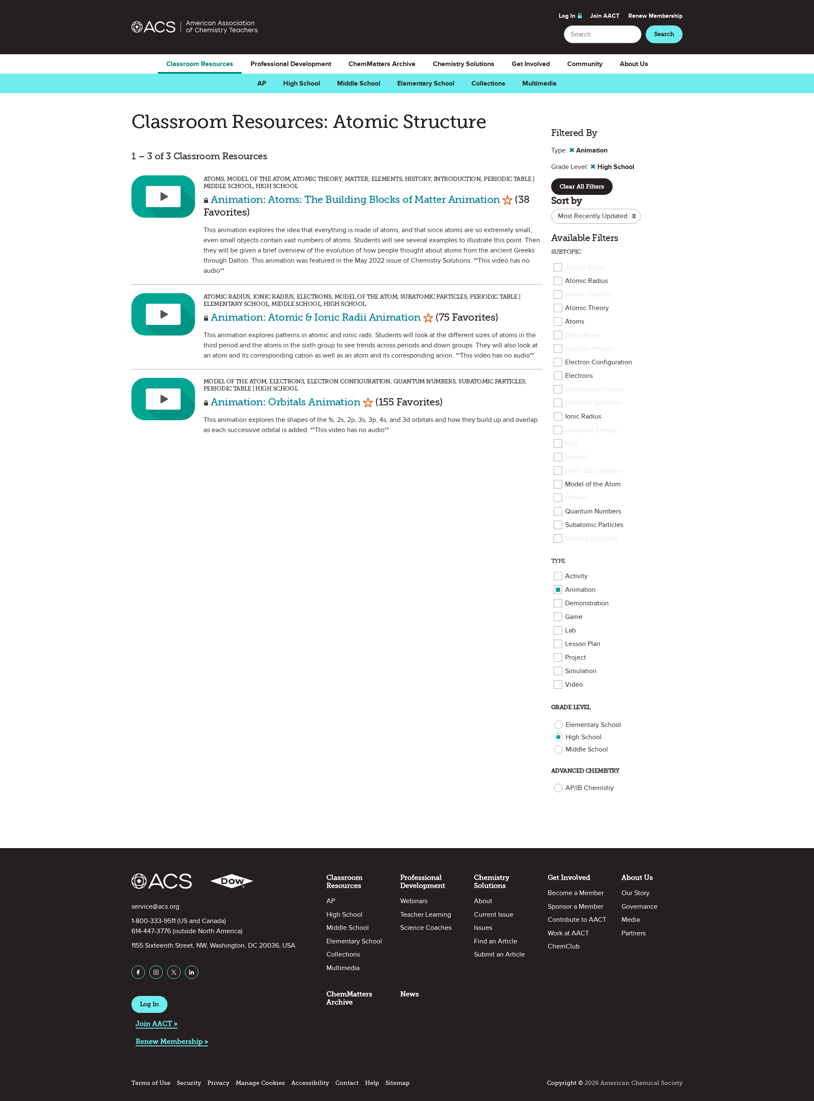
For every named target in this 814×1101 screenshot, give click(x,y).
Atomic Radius (586, 281)
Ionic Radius (583, 416)
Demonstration (587, 603)
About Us (634, 64)
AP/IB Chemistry (590, 788)
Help (372, 1083)
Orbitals (576, 498)
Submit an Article (499, 954)
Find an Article (495, 941)
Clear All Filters (582, 186)
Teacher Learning (425, 914)
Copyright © (565, 1083)
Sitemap (397, 1083)
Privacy (218, 1083)
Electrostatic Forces (594, 389)
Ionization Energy (591, 430)
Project (575, 657)
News (409, 994)
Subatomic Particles (594, 525)
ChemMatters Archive (381, 64)
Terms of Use (150, 1083)
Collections (488, 83)
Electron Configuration (598, 362)
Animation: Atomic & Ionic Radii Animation (316, 317)
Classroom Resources (199, 64)
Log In (567, 15)
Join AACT (604, 15)
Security (189, 1083)
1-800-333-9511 (153, 921)
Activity (576, 576)
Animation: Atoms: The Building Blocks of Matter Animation (355, 199)
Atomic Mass (584, 267)
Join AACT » (157, 1024)
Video (574, 684)
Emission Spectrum (593, 403)
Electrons (579, 376)
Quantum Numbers (593, 511)
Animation (580, 589)
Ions (571, 443)
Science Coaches (426, 928)
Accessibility (310, 1083)
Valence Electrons (592, 538)
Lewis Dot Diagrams (594, 470)
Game (574, 617)
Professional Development (291, 64)
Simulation (581, 671)
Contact (347, 1083)
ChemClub (564, 946)
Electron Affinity (589, 348)
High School (301, 83)
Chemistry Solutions (463, 64)
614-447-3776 (151, 931)
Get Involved (531, 64)
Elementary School (425, 83)
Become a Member (576, 893)
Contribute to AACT (577, 919)
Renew (655, 15)
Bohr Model (582, 335)
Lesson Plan (582, 644)
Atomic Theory (587, 308)
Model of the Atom (593, 484)
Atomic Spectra (587, 294)
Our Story (636, 893)
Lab (570, 630)
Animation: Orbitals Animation (285, 402)
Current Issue (493, 914)
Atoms (574, 321)
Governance (640, 906)
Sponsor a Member (575, 906)
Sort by (566, 200)
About (483, 901)
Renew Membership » (172, 1041)
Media (631, 919)
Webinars (413, 901)
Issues (483, 928)
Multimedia (539, 83)
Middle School (358, 83)
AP (261, 83)
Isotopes (577, 457)
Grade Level (571, 707)
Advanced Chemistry (585, 770)
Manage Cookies (260, 1083)
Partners (634, 933)
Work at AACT (568, 933)
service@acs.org (155, 906)
